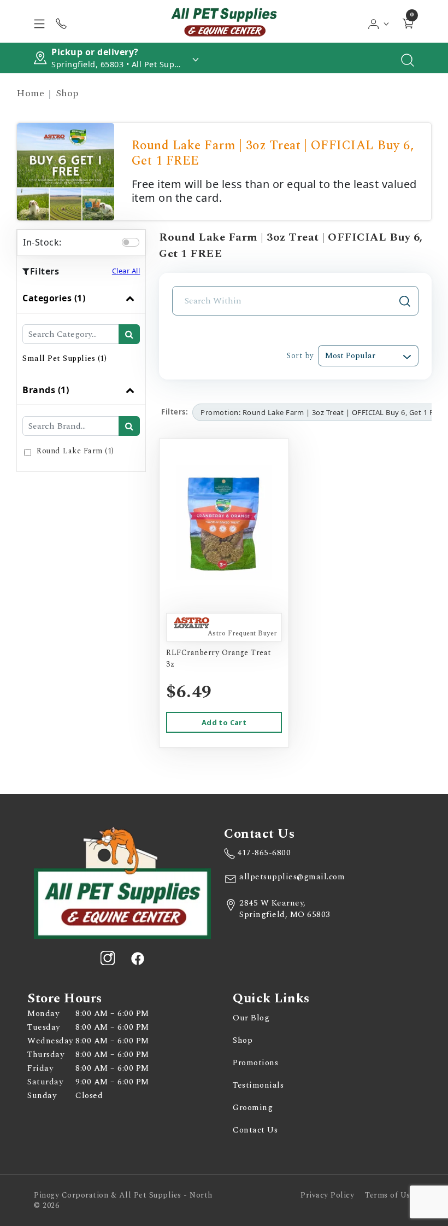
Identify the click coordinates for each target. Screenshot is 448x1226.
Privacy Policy (327, 1195)
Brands (45, 390)
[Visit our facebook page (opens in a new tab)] (137, 958)
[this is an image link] (122, 882)
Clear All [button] (126, 271)
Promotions (255, 1063)
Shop (67, 93)
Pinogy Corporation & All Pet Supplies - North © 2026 (123, 1200)
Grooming (253, 1107)
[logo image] (224, 21)
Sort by (300, 355)
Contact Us (255, 1130)
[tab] (81, 329)
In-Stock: (42, 242)
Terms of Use (389, 1195)
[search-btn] (129, 334)
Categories (53, 298)
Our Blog (251, 1018)
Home (30, 93)
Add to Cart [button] (224, 722)
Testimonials (258, 1085)
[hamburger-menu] (39, 21)
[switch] (130, 242)
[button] (379, 21)
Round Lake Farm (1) (75, 451)
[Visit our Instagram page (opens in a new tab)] (108, 958)
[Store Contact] (61, 21)
